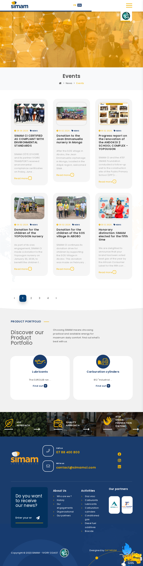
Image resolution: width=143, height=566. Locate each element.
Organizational (65, 511)
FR (74, 5)
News (69, 83)
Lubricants (91, 503)
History (60, 500)
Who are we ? (64, 496)
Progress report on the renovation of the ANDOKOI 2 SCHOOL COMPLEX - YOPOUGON (113, 142)
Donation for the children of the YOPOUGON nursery (28, 233)
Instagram (119, 460)
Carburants (91, 500)
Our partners (64, 515)
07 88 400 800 (68, 452)
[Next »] (56, 298)
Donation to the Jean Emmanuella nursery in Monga (70, 139)
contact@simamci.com (76, 467)
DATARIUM (111, 550)
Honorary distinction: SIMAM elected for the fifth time (113, 234)
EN (79, 5)
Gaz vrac (90, 496)
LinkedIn (119, 467)
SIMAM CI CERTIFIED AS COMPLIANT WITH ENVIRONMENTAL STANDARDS (29, 140)
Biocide (89, 531)
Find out (38, 386)
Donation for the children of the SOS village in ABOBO (71, 233)
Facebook (119, 454)
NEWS (35, 130)
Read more (21, 178)
